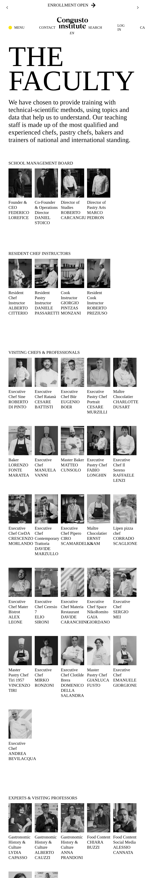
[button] (16, 27)
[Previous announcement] (7, 7)
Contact (47, 27)
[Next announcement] (138, 7)
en (72, 33)
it (71, 22)
